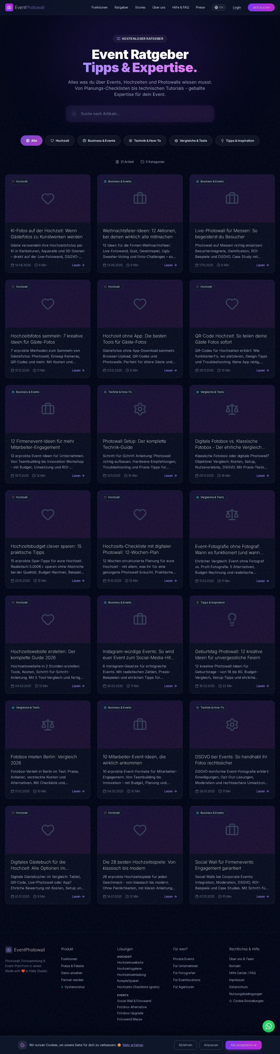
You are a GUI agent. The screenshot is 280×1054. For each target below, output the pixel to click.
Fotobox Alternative (132, 1007)
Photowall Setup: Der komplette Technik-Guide (134, 444)
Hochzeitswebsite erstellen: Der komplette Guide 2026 (43, 654)
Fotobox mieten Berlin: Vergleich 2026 (44, 759)
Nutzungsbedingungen (245, 994)
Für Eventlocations (186, 980)
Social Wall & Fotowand (134, 1001)
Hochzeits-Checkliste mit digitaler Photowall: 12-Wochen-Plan (137, 549)
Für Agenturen (183, 987)
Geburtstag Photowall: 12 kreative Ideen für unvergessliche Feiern (228, 654)
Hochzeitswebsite (130, 962)
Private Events (183, 959)
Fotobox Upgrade (130, 1013)
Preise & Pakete (72, 966)
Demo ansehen (71, 973)
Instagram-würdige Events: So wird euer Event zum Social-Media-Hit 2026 (138, 657)
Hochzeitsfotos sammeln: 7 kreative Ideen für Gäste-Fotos (47, 339)
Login (237, 7)
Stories (140, 7)
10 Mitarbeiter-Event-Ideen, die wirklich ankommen (134, 759)
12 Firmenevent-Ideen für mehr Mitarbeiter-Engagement (42, 444)
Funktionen (100, 7)
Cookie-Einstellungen (248, 1001)
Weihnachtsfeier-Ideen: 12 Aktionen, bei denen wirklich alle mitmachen (139, 233)
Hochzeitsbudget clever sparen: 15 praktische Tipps (46, 549)
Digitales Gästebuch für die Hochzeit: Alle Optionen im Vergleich (38, 868)
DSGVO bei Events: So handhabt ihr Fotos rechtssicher (231, 759)
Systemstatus (75, 987)
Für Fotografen (184, 973)
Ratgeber (121, 7)
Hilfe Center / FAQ (242, 973)
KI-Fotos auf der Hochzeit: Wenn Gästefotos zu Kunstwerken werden (47, 233)
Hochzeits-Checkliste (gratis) (138, 987)
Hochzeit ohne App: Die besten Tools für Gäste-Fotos (135, 339)
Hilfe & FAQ (180, 7)
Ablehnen (185, 1045)
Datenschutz (238, 987)
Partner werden (72, 980)
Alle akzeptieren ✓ (243, 1045)
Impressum (236, 980)
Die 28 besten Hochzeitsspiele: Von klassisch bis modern (139, 865)
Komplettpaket (128, 981)
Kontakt (235, 966)
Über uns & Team (241, 959)
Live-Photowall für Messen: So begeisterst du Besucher (226, 233)
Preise (200, 7)
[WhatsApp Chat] (268, 1026)
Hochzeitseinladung (131, 974)
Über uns (158, 7)
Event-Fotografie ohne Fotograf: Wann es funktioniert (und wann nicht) (227, 552)
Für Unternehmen (185, 966)
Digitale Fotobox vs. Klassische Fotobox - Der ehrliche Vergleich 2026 (228, 447)
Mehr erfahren (133, 1045)
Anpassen (211, 1045)
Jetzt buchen (261, 7)
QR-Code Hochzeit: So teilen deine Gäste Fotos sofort (231, 339)
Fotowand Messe (129, 1019)
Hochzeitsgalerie (129, 968)
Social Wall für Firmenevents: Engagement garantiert (224, 865)
